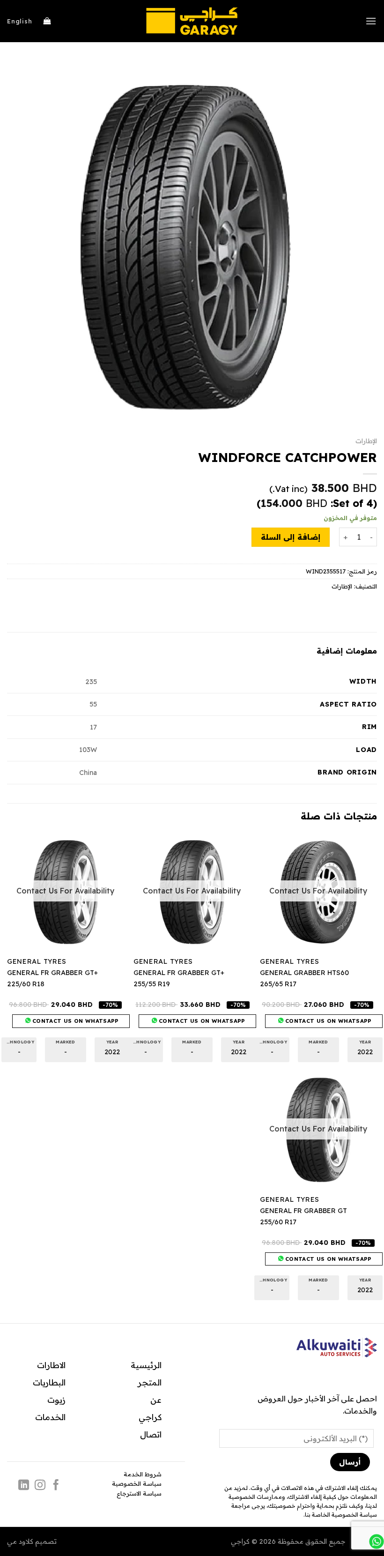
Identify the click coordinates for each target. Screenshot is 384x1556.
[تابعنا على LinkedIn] (23, 1486)
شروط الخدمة (143, 1474)
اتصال (151, 1434)
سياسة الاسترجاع (139, 1493)
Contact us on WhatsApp (327, 1020)
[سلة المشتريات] (47, 21)
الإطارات (366, 441)
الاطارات (51, 1365)
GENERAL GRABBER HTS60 (304, 972)
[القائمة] (371, 20)
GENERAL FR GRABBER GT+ (178, 972)
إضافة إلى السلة (290, 537)
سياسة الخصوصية (137, 1483)
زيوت (56, 1399)
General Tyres (289, 961)
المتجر (150, 1382)
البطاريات (49, 1382)
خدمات (48, 1417)
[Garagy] (192, 21)
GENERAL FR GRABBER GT (303, 1210)
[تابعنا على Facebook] (56, 1486)
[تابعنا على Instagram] (40, 1486)
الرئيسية (146, 1365)
